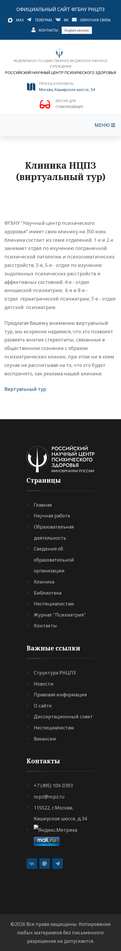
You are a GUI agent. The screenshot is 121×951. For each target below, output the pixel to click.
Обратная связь (95, 20)
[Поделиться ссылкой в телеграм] (57, 863)
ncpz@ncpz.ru (49, 796)
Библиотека (47, 593)
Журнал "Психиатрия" (60, 615)
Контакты (48, 30)
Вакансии (45, 739)
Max (20, 20)
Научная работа (52, 515)
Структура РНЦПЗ (55, 672)
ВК (66, 20)
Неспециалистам (54, 603)
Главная (43, 505)
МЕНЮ (103, 125)
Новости (43, 684)
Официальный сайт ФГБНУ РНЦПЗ (60, 9)
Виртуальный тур (25, 389)
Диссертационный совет (63, 716)
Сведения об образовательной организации (54, 560)
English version (77, 30)
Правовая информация (60, 694)
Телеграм (43, 20)
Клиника (44, 582)
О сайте (43, 706)
